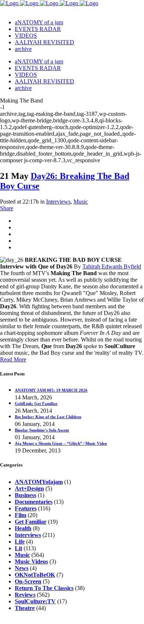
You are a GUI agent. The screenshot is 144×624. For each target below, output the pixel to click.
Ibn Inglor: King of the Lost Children (48, 417)
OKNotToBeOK (35, 575)
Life (20, 541)
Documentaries (33, 502)
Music (80, 201)
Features (26, 508)
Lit (18, 548)
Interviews (58, 201)
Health (23, 528)
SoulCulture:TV (35, 601)
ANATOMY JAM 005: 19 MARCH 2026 (51, 390)
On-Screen (28, 581)
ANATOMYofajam (39, 482)
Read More (13, 359)
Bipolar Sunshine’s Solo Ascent (42, 430)
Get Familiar (31, 522)
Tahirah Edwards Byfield (111, 266)
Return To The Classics (44, 588)
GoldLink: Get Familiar (36, 403)
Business (25, 495)
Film (20, 515)
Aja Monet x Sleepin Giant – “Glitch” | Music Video (61, 443)
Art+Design (29, 488)
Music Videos (31, 561)
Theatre (25, 608)
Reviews (25, 595)
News (21, 568)
